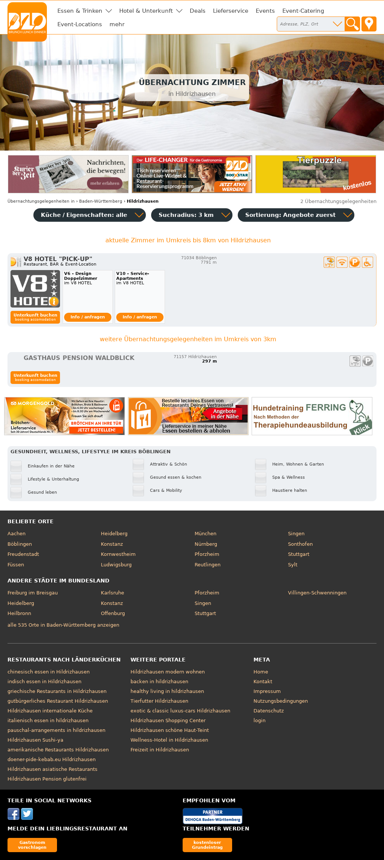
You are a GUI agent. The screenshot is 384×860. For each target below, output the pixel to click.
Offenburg (113, 613)
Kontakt (263, 681)
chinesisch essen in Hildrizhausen (49, 672)
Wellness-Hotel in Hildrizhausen (169, 740)
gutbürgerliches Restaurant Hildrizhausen (58, 701)
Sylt (292, 564)
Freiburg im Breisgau (33, 593)
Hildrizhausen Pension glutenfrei (47, 779)
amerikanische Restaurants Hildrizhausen (58, 749)
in (41, 201)
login (260, 720)
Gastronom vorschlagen (32, 845)
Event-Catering (303, 10)
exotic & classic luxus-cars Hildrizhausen (180, 711)
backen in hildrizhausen (159, 681)
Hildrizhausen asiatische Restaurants (53, 769)
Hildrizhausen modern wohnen (167, 672)
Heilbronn (19, 613)
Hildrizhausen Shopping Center (168, 720)
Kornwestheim (118, 554)
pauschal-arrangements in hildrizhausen (56, 730)
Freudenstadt (23, 554)
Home (261, 672)
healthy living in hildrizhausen (167, 691)
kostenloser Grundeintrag (207, 845)
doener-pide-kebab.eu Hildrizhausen (52, 759)
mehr (117, 24)
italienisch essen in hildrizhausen (48, 720)
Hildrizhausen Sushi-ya (35, 740)
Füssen (16, 564)
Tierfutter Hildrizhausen (159, 701)
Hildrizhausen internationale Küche (50, 711)
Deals (198, 10)
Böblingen (20, 544)
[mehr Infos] (35, 289)
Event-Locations (79, 24)
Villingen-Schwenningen (317, 593)
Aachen (17, 533)
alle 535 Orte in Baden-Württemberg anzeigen (63, 625)
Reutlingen (207, 564)
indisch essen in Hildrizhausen (44, 681)
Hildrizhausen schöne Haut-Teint (169, 730)
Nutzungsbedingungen (281, 701)
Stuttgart (298, 554)
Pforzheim (207, 554)
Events (265, 10)
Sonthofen (300, 544)
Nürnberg (206, 544)
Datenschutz (269, 711)
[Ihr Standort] (369, 23)
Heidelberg (114, 533)
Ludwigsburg (116, 564)
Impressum (267, 691)
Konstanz (112, 544)
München (205, 533)
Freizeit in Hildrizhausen (159, 749)
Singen (296, 533)
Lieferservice (230, 10)
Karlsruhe (112, 593)
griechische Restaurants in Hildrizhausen (57, 691)
